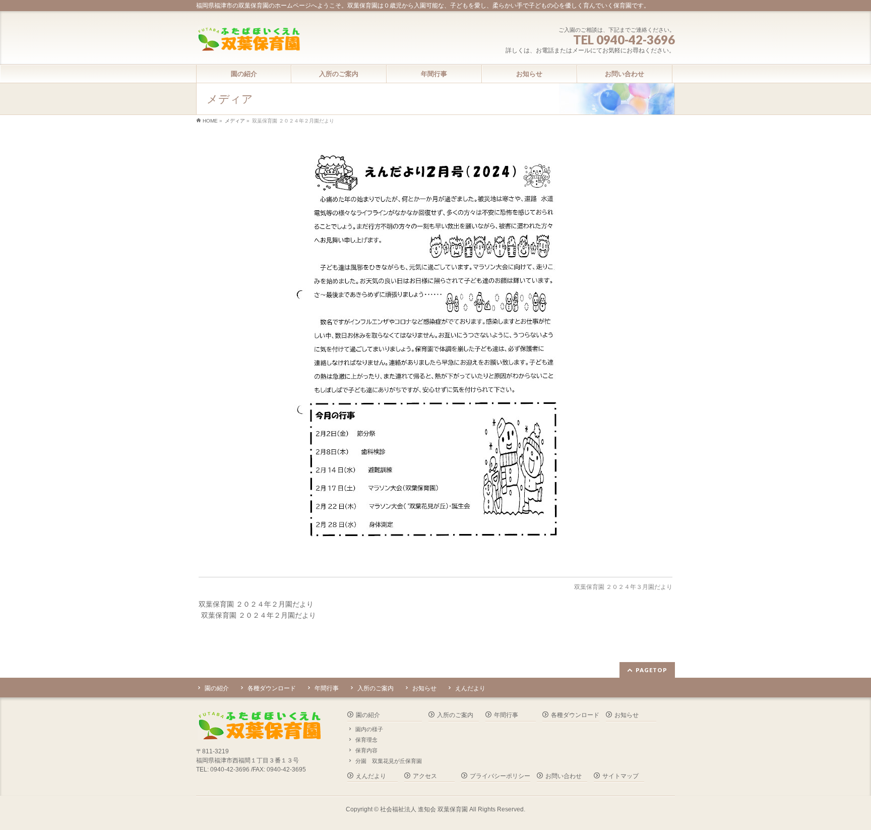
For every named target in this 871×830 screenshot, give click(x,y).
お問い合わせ (563, 776)
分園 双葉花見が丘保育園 (388, 761)
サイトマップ (620, 776)
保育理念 (366, 740)
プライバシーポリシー (500, 776)
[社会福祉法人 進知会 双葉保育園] (248, 40)
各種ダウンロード (271, 688)
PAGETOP (651, 670)
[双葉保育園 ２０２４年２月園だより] (435, 354)
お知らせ (424, 688)
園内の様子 (369, 729)
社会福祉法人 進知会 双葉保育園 (424, 809)
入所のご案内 (375, 688)
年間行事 (327, 688)
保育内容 (366, 750)
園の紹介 (217, 688)
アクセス (425, 776)
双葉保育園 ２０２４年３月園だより (623, 586)
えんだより (470, 688)
